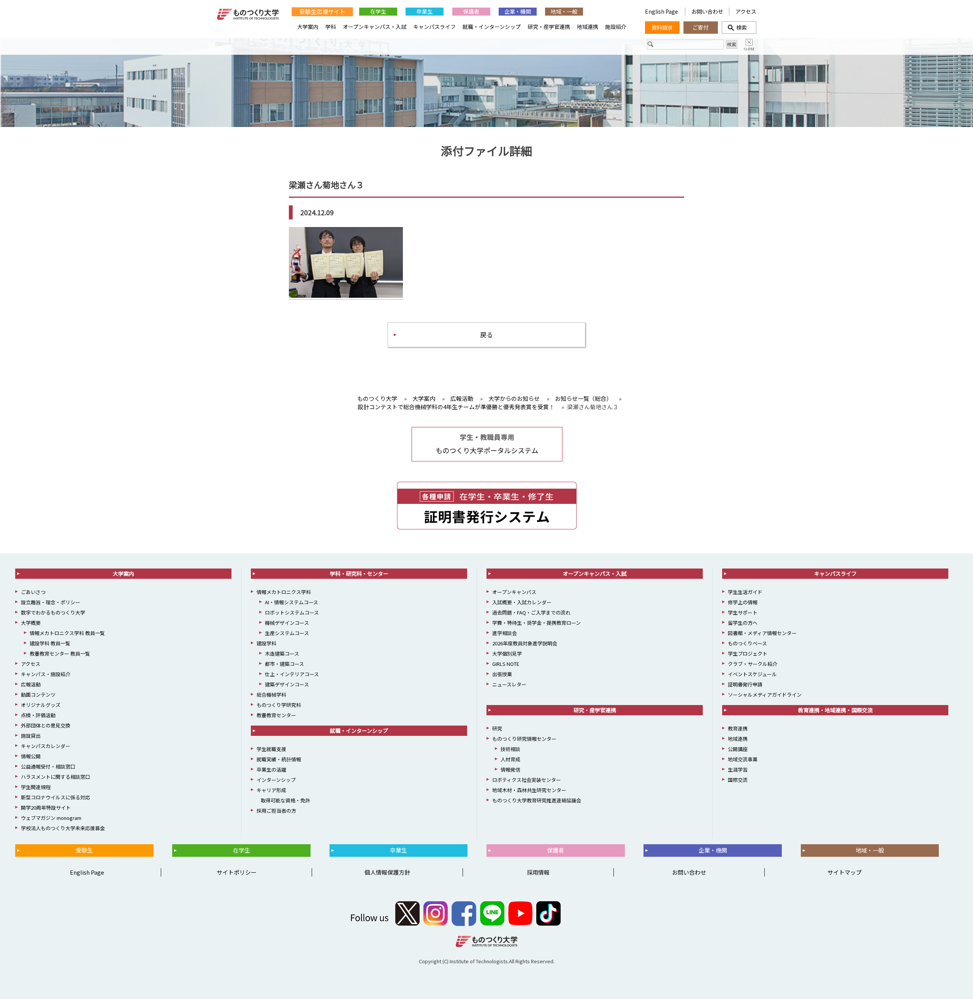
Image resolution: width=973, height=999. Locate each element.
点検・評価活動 (38, 715)
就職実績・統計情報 (279, 759)
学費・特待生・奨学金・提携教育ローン (536, 622)
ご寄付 (700, 27)
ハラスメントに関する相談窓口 (55, 776)
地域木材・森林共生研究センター (529, 790)
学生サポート (742, 612)
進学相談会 (504, 633)
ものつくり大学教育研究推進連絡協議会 (536, 800)
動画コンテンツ (38, 694)
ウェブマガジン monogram (51, 817)
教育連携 (738, 728)
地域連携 (587, 26)
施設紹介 (615, 26)
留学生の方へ (742, 622)
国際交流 (738, 779)
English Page (662, 11)
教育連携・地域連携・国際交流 (835, 710)
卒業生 (425, 11)
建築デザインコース (287, 684)
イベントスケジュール (752, 674)
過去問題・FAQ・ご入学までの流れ (531, 612)
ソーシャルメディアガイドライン (765, 694)
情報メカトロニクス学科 (284, 592)
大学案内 (308, 26)
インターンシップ (276, 779)
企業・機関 (517, 11)
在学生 (378, 11)
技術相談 (510, 749)
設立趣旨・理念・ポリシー (50, 602)
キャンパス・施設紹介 (45, 674)
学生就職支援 (271, 749)
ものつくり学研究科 (279, 704)
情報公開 (31, 756)
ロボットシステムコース (292, 612)
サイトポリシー (237, 872)
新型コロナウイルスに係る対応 (55, 797)
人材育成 (510, 759)
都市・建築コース (284, 663)
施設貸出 (31, 735)
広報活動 (31, 684)
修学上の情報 (742, 602)
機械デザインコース (287, 622)
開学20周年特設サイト (46, 807)
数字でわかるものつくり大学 (53, 612)
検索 (739, 27)
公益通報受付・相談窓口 (48, 766)
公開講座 (738, 749)
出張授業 (502, 674)
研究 (497, 728)
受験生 (84, 850)
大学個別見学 (507, 653)
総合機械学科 (271, 694)
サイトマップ (844, 872)
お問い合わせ (707, 11)
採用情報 (538, 872)
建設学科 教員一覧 (50, 643)
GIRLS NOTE (505, 663)
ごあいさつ (33, 592)
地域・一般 (564, 11)
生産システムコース (287, 633)
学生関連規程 (36, 787)
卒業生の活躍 (271, 769)
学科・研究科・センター (359, 573)
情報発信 (510, 769)
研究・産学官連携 (549, 26)
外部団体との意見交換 (45, 725)
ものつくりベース (747, 643)
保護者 (471, 11)
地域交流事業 (742, 759)
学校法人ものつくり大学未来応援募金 (63, 828)
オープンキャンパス (514, 592)
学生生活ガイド (745, 592)
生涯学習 (738, 769)
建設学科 (266, 643)
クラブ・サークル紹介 (752, 663)
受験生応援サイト (322, 11)
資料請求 (662, 27)
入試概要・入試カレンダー (521, 602)
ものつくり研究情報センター (524, 738)
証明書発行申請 (745, 684)
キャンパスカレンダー (45, 746)
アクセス (745, 11)
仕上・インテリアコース (292, 674)
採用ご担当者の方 (276, 810)
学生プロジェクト (747, 653)
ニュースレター (509, 684)
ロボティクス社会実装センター (526, 779)
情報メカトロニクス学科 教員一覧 (67, 633)
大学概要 (31, 622)
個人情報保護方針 (387, 872)
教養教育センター (276, 715)
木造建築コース (282, 653)
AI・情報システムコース (291, 602)
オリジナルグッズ (40, 704)
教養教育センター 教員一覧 (60, 653)
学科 (330, 26)
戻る (486, 334)
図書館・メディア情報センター (762, 633)
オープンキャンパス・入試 (374, 26)
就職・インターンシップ (492, 26)
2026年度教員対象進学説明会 (524, 643)
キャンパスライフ (434, 26)
